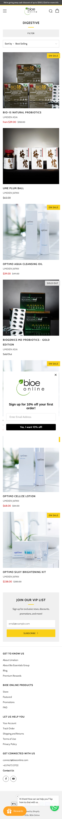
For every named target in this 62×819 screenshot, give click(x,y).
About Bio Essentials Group (16, 665)
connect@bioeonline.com (15, 760)
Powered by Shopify (31, 811)
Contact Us (8, 770)
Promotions (8, 702)
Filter (31, 33)
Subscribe (30, 633)
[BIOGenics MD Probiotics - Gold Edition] (31, 308)
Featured (7, 697)
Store (5, 691)
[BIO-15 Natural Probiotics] (31, 80)
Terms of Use (9, 738)
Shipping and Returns (13, 733)
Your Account (9, 723)
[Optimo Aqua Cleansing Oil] (31, 232)
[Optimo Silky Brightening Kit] (31, 540)
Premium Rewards (12, 675)
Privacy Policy (10, 744)
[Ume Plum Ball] (31, 156)
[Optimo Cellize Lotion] (31, 464)
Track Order (9, 728)
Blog (5, 670)
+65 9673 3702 (10, 765)
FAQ (5, 707)
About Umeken (10, 660)
